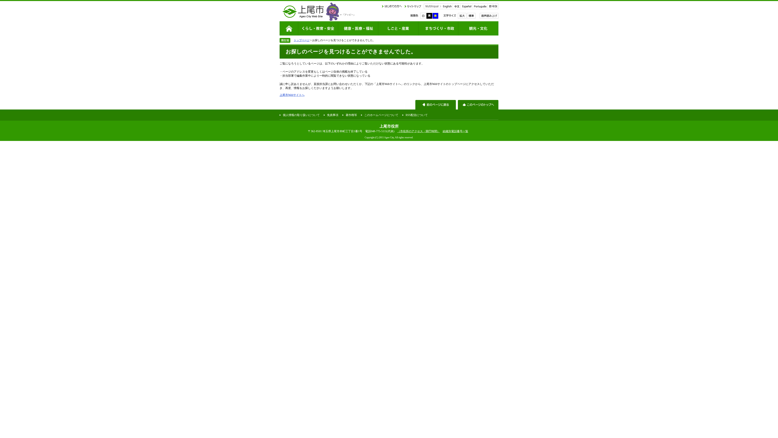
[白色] (423, 16)
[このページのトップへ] (478, 105)
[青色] (435, 16)
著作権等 (351, 115)
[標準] (471, 16)
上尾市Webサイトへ (292, 95)
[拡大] (462, 16)
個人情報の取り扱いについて (301, 115)
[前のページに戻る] (435, 105)
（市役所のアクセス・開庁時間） (418, 131)
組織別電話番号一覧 (455, 131)
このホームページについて (381, 115)
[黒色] (429, 16)
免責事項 (332, 115)
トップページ (302, 40)
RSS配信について (417, 115)
